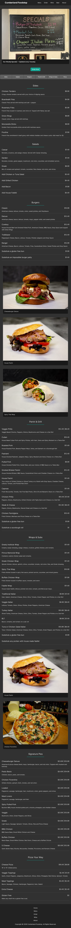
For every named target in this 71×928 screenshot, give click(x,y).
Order (35, 914)
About (35, 920)
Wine (35, 917)
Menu (35, 911)
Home (35, 908)
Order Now (35, 69)
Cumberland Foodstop (16, 2)
